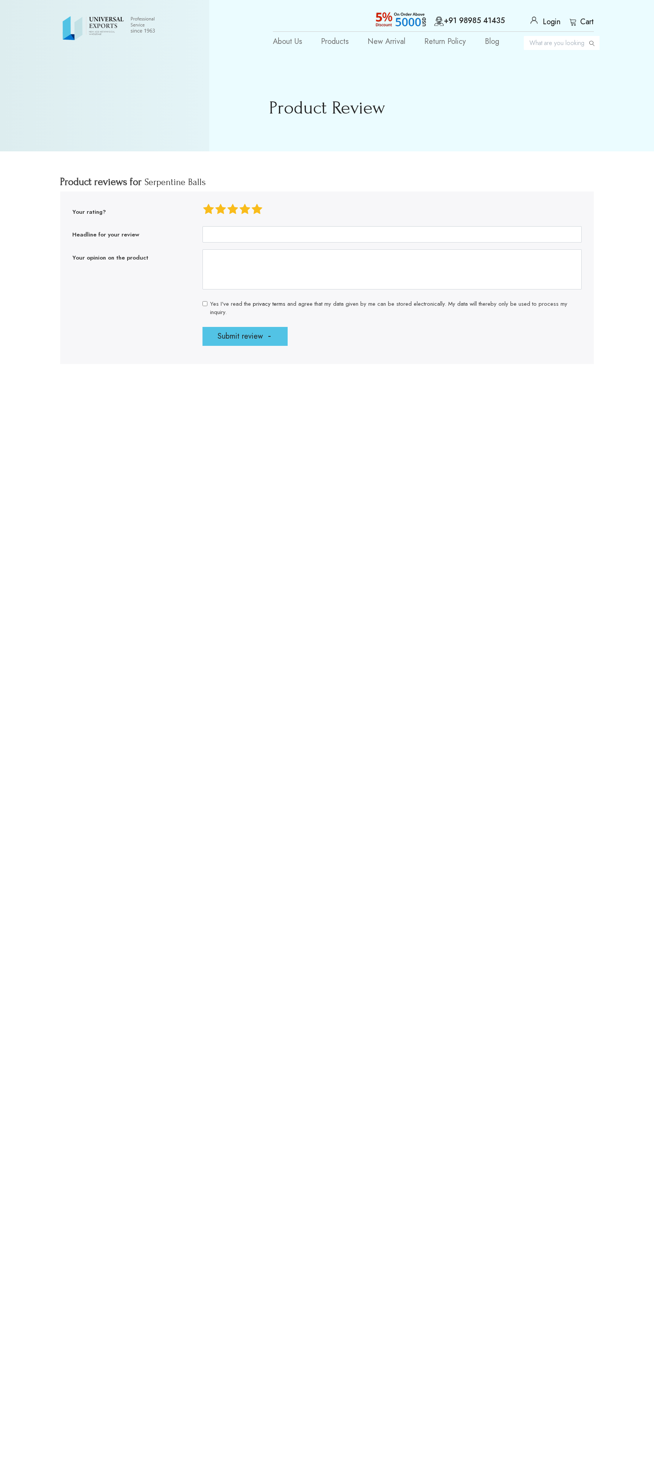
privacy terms (269, 304)
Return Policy (445, 41)
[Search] (592, 43)
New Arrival (386, 41)
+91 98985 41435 (474, 21)
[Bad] (208, 209)
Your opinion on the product (110, 258)
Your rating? (89, 212)
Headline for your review (105, 234)
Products (335, 41)
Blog (492, 41)
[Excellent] (257, 209)
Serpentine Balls (175, 182)
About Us (287, 41)
